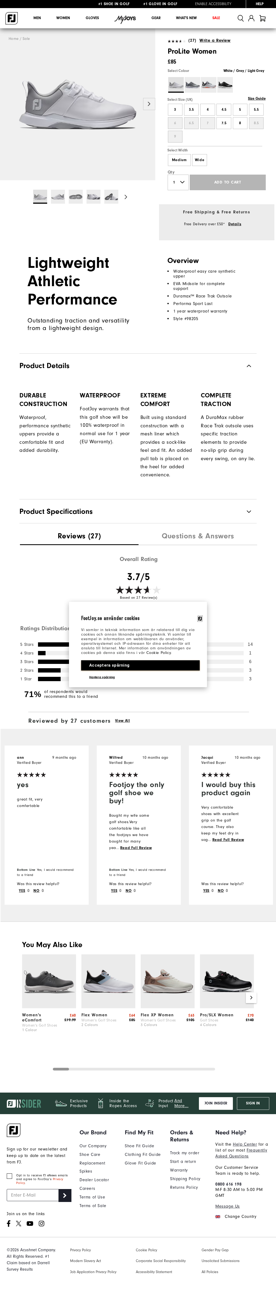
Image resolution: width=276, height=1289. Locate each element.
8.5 (256, 123)
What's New (186, 18)
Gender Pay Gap (215, 1250)
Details (234, 224)
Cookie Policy (158, 652)
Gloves (92, 18)
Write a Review (214, 40)
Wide (199, 160)
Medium (179, 160)
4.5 (224, 110)
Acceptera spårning (109, 665)
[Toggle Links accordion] (98, 1132)
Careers (87, 1188)
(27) (192, 40)
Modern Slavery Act (85, 1261)
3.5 (191, 110)
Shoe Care (90, 1154)
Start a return (183, 1161)
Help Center (245, 1144)
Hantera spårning (102, 677)
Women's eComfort (32, 1018)
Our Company (93, 1146)
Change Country (240, 1216)
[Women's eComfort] (49, 1006)
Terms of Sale (93, 1205)
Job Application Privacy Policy (93, 1272)
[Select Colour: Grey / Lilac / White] (192, 85)
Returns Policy (184, 1187)
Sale (216, 18)
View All (122, 721)
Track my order (184, 1153)
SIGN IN (253, 1103)
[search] (240, 18)
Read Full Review (136, 848)
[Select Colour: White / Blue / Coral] (208, 85)
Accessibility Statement (154, 1272)
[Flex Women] (108, 1006)
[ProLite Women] (77, 104)
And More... (181, 1103)
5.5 (256, 110)
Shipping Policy (185, 1178)
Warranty (179, 1170)
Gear (156, 18)
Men (37, 18)
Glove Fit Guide (140, 1163)
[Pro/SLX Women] (227, 1006)
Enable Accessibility (213, 4)
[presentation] (79, 537)
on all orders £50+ (123, 4)
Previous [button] (6, 104)
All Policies (210, 1272)
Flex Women (94, 1015)
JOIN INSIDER (216, 1103)
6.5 (191, 123)
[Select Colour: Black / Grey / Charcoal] (225, 85)
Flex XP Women (157, 1015)
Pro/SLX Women (217, 1015)
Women (63, 18)
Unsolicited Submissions (221, 1261)
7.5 (224, 123)
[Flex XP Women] (168, 1006)
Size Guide (256, 98)
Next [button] (149, 104)
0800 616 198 (228, 1184)
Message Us (227, 1206)
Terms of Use (92, 1197)
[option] (77, 104)
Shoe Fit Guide (139, 1146)
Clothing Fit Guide (143, 1154)
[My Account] (251, 18)
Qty (171, 172)
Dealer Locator (94, 1179)
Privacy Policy (80, 1250)
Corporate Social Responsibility (161, 1261)
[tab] (262, 18)
